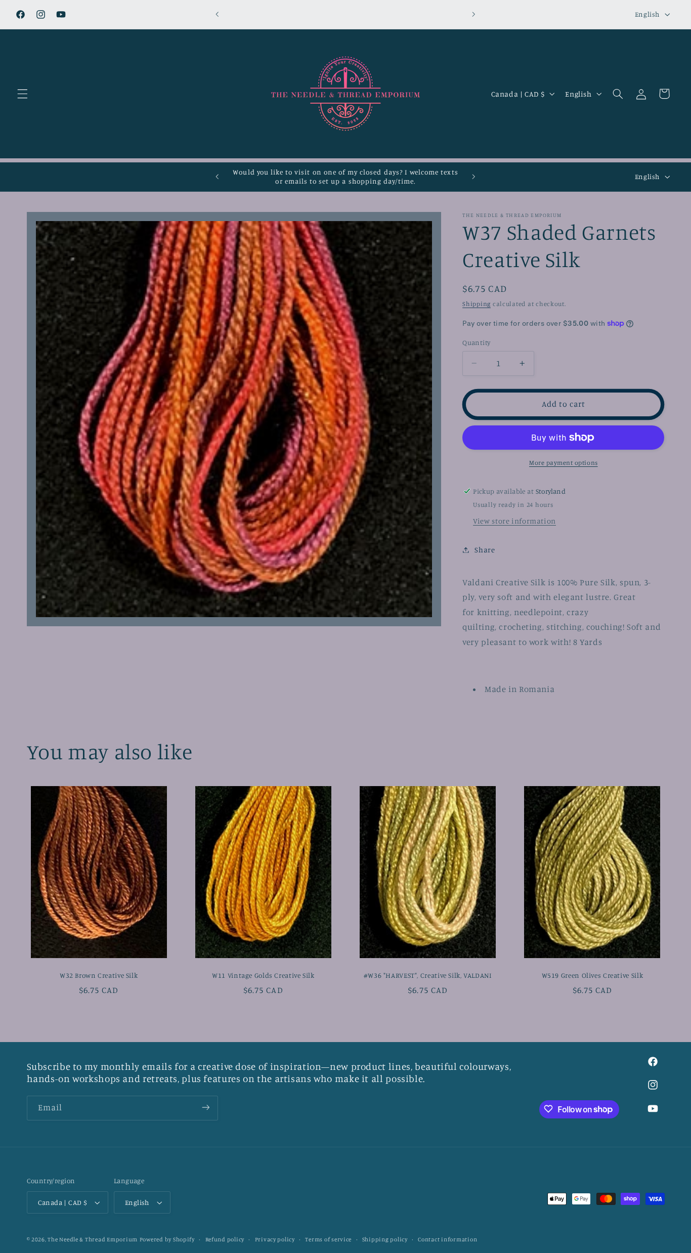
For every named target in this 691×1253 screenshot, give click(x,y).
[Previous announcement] (217, 14)
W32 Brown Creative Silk (99, 975)
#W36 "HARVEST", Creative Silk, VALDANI (428, 975)
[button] (22, 93)
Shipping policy (385, 1239)
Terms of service (328, 1239)
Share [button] (484, 549)
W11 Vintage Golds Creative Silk (263, 975)
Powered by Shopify (167, 1239)
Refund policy (225, 1239)
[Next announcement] (474, 14)
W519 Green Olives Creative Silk (592, 975)
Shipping (476, 303)
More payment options (563, 462)
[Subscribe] (205, 1107)
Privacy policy (275, 1239)
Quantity (476, 342)
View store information (514, 520)
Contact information (447, 1239)
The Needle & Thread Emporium (93, 1239)
